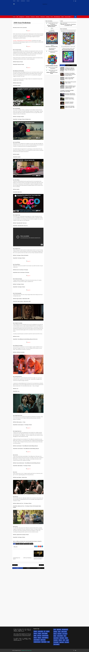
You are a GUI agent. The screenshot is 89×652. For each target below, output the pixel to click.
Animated (55, 640)
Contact (28, 0)
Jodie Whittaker (45, 637)
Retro (65, 635)
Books (35, 635)
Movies (37, 16)
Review (35, 633)
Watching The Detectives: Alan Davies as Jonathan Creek (68, 25)
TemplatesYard (23, 650)
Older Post (41, 565)
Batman (39, 637)
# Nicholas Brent (26, 543)
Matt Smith (62, 638)
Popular (62, 65)
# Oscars (31, 543)
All (17, 16)
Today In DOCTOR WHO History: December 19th (69, 107)
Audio (67, 640)
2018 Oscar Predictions (27, 557)
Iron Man (67, 642)
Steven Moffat (60, 635)
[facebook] (74, 1)
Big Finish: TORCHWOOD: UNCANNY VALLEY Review (70, 94)
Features (33, 16)
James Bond (56, 638)
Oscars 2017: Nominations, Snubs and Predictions (38, 558)
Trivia (59, 631)
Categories (21, 16)
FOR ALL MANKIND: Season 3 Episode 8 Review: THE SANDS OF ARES (70, 87)
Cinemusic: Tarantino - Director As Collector (69, 103)
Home (14, 0)
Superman (62, 642)
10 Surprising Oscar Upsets (16, 558)
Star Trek (39, 635)
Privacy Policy (29, 650)
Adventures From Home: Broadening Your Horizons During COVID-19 (70, 74)
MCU (64, 640)
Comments (23, 0)
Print (52, 16)
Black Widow (44, 641)
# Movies (21, 543)
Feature (35, 631)
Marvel (55, 633)
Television (42, 16)
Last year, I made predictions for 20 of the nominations (22, 40)
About (18, 0)
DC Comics (65, 633)
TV (44, 631)
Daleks (66, 638)
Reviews (28, 16)
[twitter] (75, 1)
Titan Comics (64, 631)
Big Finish (59, 629)
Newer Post (15, 565)
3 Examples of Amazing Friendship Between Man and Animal (67, 91)
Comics (39, 633)
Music (55, 635)
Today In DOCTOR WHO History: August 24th (69, 78)
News (62, 16)
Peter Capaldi (44, 633)
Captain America (37, 641)
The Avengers (56, 644)
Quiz (48, 641)
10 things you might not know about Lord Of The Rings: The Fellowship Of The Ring (67, 69)
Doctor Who (67, 16)
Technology (56, 642)
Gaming (47, 16)
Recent (68, 65)
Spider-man (43, 639)
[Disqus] (28, 583)
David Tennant (45, 635)
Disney (35, 637)
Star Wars (59, 633)
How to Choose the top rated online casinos (70, 82)
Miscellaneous (57, 16)
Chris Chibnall (36, 639)
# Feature (17, 543)
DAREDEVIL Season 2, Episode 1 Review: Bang (69, 98)
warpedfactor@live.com (17, 640)
